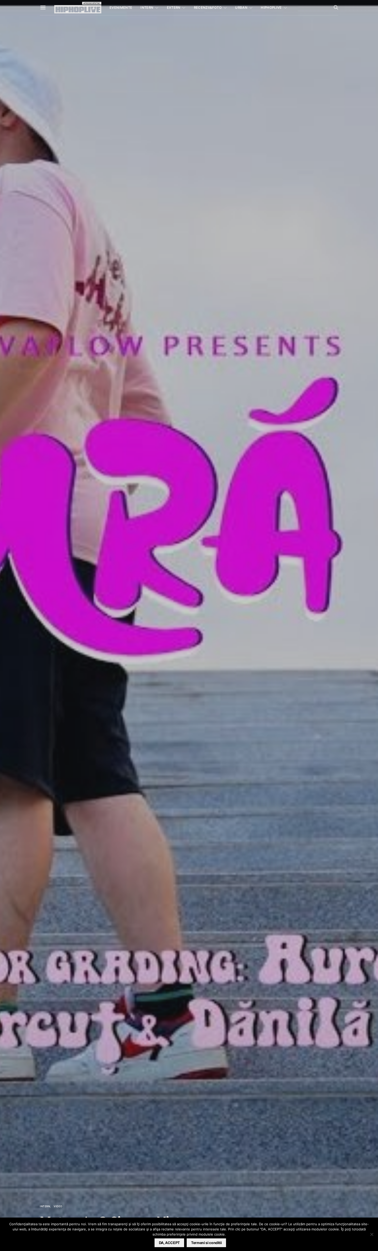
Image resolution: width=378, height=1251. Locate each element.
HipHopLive (271, 7)
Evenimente (121, 7)
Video (58, 1206)
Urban (241, 7)
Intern (146, 7)
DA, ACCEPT (169, 1242)
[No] (371, 1234)
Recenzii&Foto (208, 7)
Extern (174, 7)
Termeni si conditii (206, 1242)
